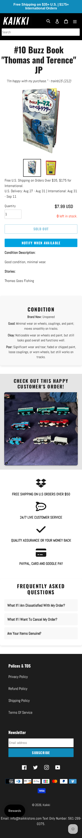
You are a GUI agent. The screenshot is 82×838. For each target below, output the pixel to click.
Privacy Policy (18, 676)
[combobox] (41, 32)
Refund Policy (17, 688)
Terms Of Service (20, 712)
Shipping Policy (19, 700)
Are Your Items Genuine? (24, 633)
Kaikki (46, 805)
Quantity (10, 206)
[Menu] (74, 21)
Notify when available (41, 242)
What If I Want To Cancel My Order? (32, 619)
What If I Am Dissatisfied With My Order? (36, 605)
